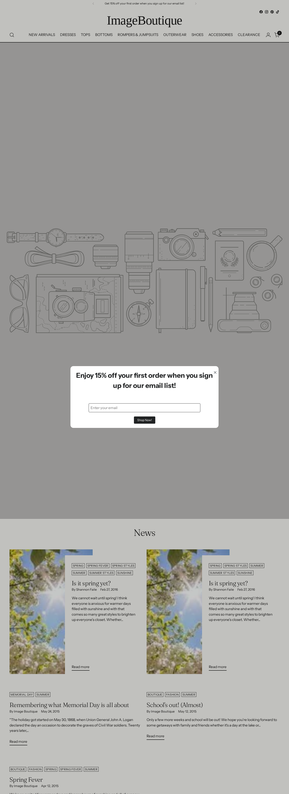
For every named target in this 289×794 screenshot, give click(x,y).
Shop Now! (144, 420)
